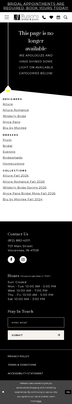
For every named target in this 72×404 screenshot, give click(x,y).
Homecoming (14, 163)
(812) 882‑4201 (19, 240)
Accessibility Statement (25, 373)
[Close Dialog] (3, 392)
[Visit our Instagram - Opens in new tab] (23, 259)
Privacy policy (18, 356)
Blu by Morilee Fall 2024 (22, 199)
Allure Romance (16, 110)
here (39, 401)
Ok (68, 392)
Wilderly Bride (14, 116)
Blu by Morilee (15, 128)
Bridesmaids (13, 157)
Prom (7, 140)
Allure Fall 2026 (16, 175)
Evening (9, 151)
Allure (8, 104)
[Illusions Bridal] (25, 17)
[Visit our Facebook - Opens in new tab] (11, 259)
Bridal (8, 146)
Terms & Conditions (22, 364)
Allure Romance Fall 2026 (24, 181)
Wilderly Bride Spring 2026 (25, 187)
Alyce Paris (11, 122)
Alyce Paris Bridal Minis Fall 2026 (29, 193)
